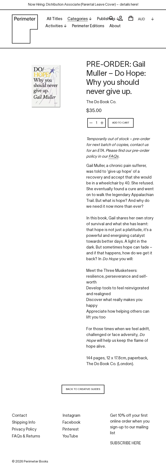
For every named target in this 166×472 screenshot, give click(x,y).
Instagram (71, 416)
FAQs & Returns (26, 436)
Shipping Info (23, 422)
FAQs (113, 156)
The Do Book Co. (101, 102)
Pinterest (70, 429)
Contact (19, 416)
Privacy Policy (24, 429)
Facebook (71, 422)
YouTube (70, 436)
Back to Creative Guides (83, 389)
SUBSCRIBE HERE (125, 443)
